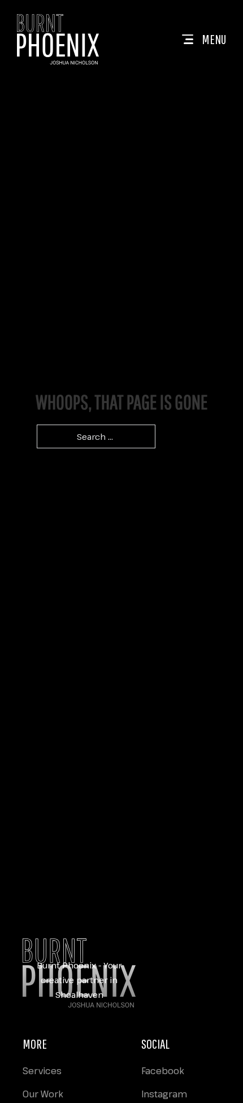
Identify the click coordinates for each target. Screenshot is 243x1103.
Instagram (164, 1094)
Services (42, 1071)
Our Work (43, 1094)
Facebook (162, 1071)
